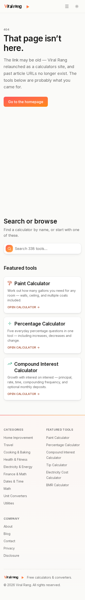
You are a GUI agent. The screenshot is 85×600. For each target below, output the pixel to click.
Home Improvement (18, 438)
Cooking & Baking (17, 452)
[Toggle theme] (76, 6)
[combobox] (46, 248)
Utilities (9, 503)
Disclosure (11, 555)
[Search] (9, 248)
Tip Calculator (56, 465)
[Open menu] (66, 6)
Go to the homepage (25, 101)
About (8, 526)
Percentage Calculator (63, 445)
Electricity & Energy (18, 467)
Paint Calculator (57, 438)
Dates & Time (14, 481)
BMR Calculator (57, 485)
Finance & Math (15, 474)
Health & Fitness (15, 459)
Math (7, 489)
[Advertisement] (42, 162)
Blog (7, 534)
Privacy (9, 548)
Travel (8, 445)
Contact (9, 541)
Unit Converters (15, 496)
